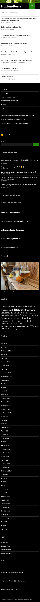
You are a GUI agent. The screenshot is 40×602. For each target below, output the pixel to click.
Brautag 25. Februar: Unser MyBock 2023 (15, 35)
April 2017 (4, 489)
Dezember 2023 (6, 373)
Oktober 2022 (5, 409)
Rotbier (22, 324)
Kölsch (20, 321)
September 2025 (6, 351)
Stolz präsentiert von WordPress (23, 599)
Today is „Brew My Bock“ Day (11, 27)
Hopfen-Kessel (11, 6)
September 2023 (6, 376)
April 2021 (4, 431)
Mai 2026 (4, 343)
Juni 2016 (4, 525)
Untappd (4, 89)
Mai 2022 (4, 420)
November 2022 (6, 405)
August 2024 (5, 365)
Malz (29, 321)
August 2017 (5, 474)
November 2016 (6, 507)
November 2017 (6, 467)
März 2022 (4, 424)
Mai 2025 (4, 354)
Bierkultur (4, 310)
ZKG (6, 329)
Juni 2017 (4, 482)
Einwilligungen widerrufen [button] (10, 127)
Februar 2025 (5, 362)
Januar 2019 (5, 445)
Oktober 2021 (5, 427)
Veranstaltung (23, 326)
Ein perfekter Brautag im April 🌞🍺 (12, 167)
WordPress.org (6, 553)
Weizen (34, 326)
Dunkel (13, 313)
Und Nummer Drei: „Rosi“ (10, 68)
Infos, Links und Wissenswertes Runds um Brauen (17, 115)
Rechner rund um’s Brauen (10, 101)
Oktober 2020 (5, 434)
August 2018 (5, 456)
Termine (3, 112)
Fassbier (10, 315)
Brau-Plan (4, 93)
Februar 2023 (5, 398)
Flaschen (17, 315)
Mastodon (4, 561)
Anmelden (4, 542)
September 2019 (6, 438)
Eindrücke (21, 312)
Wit (2, 329)
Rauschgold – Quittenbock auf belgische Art (16, 52)
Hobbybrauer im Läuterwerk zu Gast (14, 43)
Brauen (19, 309)
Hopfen (3, 104)
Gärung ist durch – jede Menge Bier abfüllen (16, 60)
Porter (11, 324)
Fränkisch (28, 315)
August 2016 (5, 518)
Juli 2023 (4, 383)
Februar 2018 (5, 464)
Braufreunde (30, 310)
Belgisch (20, 306)
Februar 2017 (5, 496)
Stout (32, 324)
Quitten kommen (7, 77)
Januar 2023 (5, 402)
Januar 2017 (5, 500)
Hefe (2, 108)
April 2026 (4, 347)
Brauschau (5, 313)
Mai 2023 (4, 391)
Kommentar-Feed (6, 549)
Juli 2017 (4, 478)
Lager (24, 321)
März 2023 (4, 394)
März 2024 (4, 369)
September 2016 (6, 514)
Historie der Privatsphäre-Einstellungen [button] (14, 123)
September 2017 (6, 471)
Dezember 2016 (6, 504)
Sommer (27, 324)
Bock (11, 310)
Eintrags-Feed (5, 546)
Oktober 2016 (5, 511)
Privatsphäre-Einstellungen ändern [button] (13, 119)
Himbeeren (17, 318)
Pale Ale (4, 323)
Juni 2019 (4, 442)
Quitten (16, 324)
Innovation (5, 321)
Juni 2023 (4, 387)
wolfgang (13, 23)
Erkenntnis (30, 313)
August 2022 (5, 416)
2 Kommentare (21, 62)
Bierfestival (29, 306)
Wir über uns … (15, 212)
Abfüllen (4, 306)
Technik (4, 326)
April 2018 (4, 460)
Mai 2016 (4, 529)
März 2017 (4, 493)
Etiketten (4, 315)
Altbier (13, 306)
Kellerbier (14, 321)
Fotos (22, 315)
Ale (8, 306)
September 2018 (6, 453)
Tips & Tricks (12, 326)
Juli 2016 (4, 522)
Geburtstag (35, 315)
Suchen (3, 142)
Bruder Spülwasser (17, 230)
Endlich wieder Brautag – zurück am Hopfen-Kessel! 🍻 (18, 172)
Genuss (4, 318)
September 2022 (6, 413)
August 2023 (5, 380)
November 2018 (6, 449)
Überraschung (12, 329)
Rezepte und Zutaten (8, 97)
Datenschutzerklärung (7, 599)
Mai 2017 (4, 485)
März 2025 (4, 358)
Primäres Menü (37, 5)
